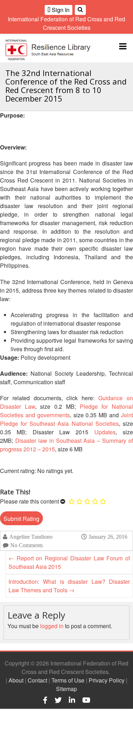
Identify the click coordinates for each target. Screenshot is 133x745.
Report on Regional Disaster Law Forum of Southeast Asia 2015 (69, 562)
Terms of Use (67, 680)
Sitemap (66, 689)
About (16, 680)
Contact (37, 680)
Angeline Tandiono (30, 537)
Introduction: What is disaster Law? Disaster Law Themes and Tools (69, 585)
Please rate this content (29, 501)
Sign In (60, 10)
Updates (105, 432)
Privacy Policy (106, 680)
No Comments (26, 545)
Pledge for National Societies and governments (66, 410)
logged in (51, 626)
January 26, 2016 (108, 536)
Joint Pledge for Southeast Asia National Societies (66, 419)
